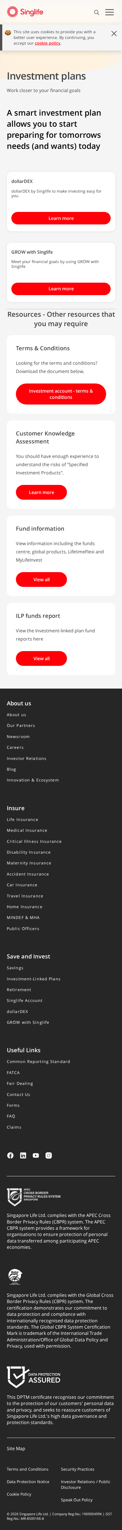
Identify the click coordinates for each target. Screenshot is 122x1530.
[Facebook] (10, 1155)
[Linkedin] (23, 1155)
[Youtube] (35, 1155)
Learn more (61, 218)
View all (41, 579)
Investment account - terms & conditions (61, 394)
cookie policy (47, 43)
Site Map (16, 1448)
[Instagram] (48, 1155)
